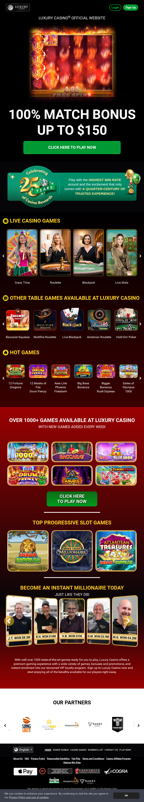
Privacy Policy (38, 758)
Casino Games (78, 750)
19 (41, 771)
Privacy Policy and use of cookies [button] (29, 797)
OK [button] (126, 795)
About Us (18, 758)
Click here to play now (72, 147)
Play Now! (125, 750)
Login (115, 7)
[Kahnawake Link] (88, 771)
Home (48, 750)
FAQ (27, 758)
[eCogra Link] (116, 771)
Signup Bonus (61, 750)
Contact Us (111, 750)
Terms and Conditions (93, 758)
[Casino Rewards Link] (54, 780)
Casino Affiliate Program (118, 758)
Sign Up (130, 7)
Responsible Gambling (58, 758)
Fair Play (76, 758)
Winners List (95, 750)
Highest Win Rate (72, 762)
